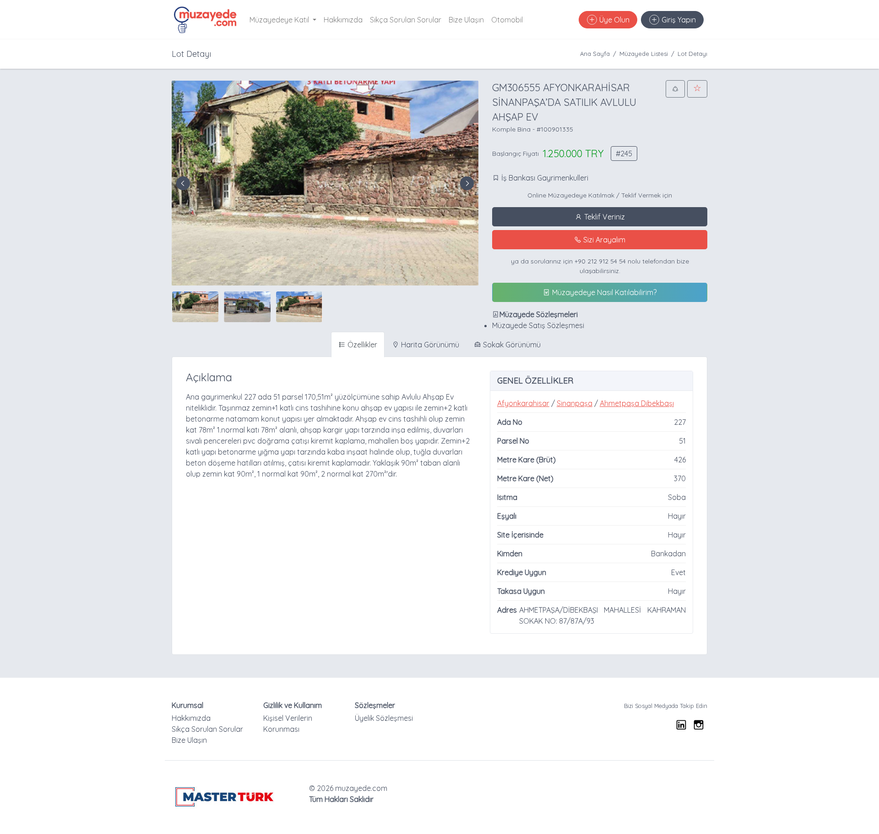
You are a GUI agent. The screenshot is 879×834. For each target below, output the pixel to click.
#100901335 (555, 129)
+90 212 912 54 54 (600, 261)
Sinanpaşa (574, 403)
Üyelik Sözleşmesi (384, 718)
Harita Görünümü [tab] (429, 344)
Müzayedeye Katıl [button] (280, 19)
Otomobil (507, 19)
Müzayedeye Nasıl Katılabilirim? (603, 292)
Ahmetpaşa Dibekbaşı (637, 403)
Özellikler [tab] (361, 344)
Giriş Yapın (678, 19)
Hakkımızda (343, 19)
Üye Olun (613, 19)
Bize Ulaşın (466, 19)
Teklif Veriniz (603, 216)
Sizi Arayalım (603, 239)
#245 (624, 153)
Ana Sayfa (595, 53)
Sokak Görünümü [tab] (511, 344)
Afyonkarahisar (523, 403)
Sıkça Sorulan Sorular (405, 19)
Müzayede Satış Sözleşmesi (538, 325)
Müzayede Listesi (643, 53)
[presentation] (183, 183)
